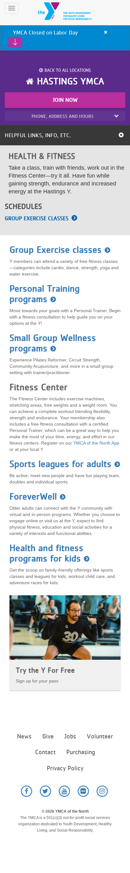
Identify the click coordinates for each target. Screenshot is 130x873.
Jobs (70, 736)
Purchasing (80, 752)
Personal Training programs (44, 293)
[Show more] (15, 42)
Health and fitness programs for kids (46, 553)
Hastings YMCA (70, 81)
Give (48, 736)
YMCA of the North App (96, 443)
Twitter (45, 791)
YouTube (64, 791)
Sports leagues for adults (60, 463)
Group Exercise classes (36, 218)
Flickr (83, 791)
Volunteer (100, 736)
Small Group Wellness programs (52, 343)
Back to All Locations (67, 70)
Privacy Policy (65, 768)
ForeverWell (33, 496)
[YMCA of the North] (72, 11)
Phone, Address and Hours (63, 116)
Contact (45, 752)
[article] (65, 38)
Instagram (102, 791)
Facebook (26, 791)
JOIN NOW (65, 100)
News (24, 736)
